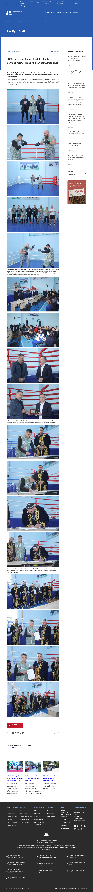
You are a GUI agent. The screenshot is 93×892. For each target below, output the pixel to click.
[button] (21, 6)
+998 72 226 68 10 (65, 822)
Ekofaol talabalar (20, 43)
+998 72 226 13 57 (65, 819)
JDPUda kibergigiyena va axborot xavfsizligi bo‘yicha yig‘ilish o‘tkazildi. (76, 72)
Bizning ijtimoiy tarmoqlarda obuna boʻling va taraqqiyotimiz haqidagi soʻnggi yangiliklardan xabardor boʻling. (80, 816)
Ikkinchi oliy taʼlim (38, 819)
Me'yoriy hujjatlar (11, 825)
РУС (13, 4)
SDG (38, 2)
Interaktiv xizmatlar (74, 12)
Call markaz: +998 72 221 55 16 (47, 2)
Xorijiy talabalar (51, 816)
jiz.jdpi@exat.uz (65, 828)
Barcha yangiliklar (71, 173)
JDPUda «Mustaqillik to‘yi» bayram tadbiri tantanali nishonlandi (33, 778)
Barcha (9, 43)
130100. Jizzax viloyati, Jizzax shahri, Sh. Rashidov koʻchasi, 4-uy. (66, 813)
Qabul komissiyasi (38, 810)
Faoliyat (52, 12)
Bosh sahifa (9, 22)
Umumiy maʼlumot (11, 810)
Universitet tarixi (11, 813)
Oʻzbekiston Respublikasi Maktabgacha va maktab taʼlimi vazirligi (46, 863)
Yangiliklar (20, 22)
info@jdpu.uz (64, 825)
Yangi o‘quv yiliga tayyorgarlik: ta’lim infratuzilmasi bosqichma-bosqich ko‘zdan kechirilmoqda (76, 85)
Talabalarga (59, 12)
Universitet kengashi (12, 822)
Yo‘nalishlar (66, 12)
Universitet (46, 12)
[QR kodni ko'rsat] (23, 733)
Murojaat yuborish (22, 2)
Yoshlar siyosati (24, 822)
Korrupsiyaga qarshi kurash (76, 2)
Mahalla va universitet (79, 43)
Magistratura (37, 816)
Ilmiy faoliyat (23, 810)
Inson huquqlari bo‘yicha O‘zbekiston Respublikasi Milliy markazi (15, 871)
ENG (16, 4)
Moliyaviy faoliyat (24, 819)
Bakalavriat (37, 813)
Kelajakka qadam (45, 43)
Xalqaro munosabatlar (26, 816)
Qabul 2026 (31, 2)
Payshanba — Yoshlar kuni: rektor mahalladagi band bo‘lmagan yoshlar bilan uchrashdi (76, 58)
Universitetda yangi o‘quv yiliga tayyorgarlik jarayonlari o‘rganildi (50, 778)
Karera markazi (32, 43)
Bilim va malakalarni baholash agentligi (39, 823)
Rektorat (9, 819)
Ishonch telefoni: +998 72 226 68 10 (61, 2)
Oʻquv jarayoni (24, 813)
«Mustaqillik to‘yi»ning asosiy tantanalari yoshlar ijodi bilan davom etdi (15, 778)
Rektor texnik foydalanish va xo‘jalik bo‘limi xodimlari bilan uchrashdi (75, 157)
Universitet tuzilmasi (12, 816)
